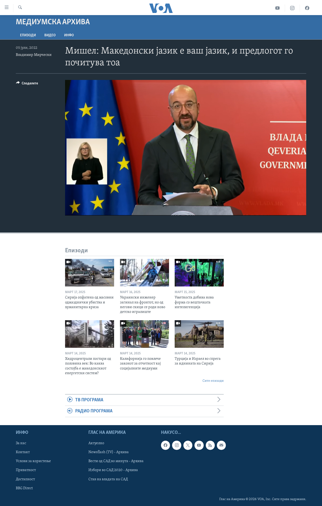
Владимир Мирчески (34, 55)
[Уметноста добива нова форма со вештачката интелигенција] (199, 272)
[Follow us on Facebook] (165, 445)
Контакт (23, 452)
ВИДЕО (50, 35)
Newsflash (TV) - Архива (108, 452)
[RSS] (210, 445)
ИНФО (69, 35)
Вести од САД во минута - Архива (116, 461)
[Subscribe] (221, 445)
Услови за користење (33, 461)
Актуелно (96, 443)
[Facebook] (307, 8)
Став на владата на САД (108, 479)
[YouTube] (277, 8)
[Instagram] (292, 8)
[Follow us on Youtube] (198, 445)
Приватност (26, 470)
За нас (21, 443)
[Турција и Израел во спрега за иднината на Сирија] (199, 334)
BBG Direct (24, 488)
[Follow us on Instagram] (176, 445)
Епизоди (28, 35)
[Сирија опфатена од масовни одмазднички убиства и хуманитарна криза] (89, 272)
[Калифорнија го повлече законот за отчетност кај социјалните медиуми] (144, 334)
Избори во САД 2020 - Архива (113, 470)
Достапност (25, 479)
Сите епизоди (213, 381)
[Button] (27, 84)
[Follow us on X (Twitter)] (187, 445)
